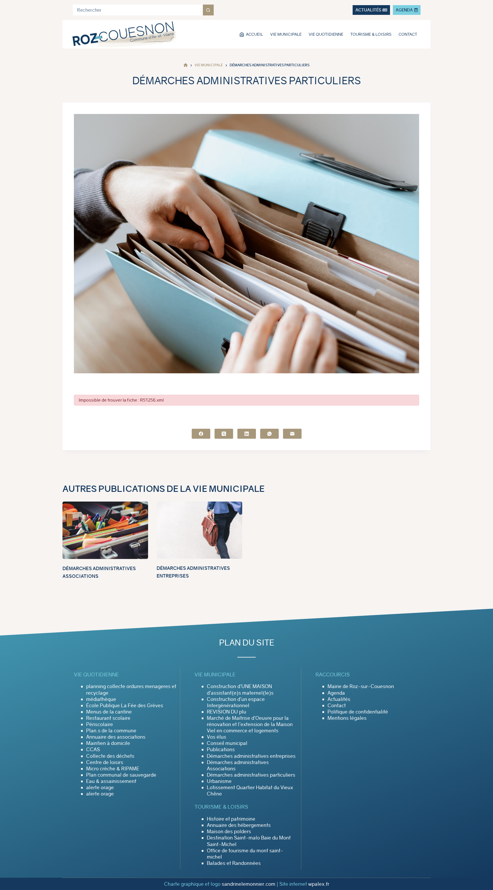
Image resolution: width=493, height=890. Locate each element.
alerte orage (100, 787)
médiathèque (101, 699)
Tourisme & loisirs (370, 34)
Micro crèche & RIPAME (112, 768)
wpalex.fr (318, 884)
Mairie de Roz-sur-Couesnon (361, 686)
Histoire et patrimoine (231, 819)
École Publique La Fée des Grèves (124, 705)
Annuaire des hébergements (239, 825)
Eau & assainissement (111, 781)
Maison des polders (229, 831)
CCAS (93, 749)
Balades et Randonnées (234, 863)
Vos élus (216, 737)
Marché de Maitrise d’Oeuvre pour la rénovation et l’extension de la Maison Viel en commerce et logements (250, 724)
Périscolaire (99, 724)
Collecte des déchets (110, 756)
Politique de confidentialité (358, 712)
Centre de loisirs (104, 762)
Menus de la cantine (109, 712)
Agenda (336, 693)
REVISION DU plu (226, 712)
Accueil (254, 34)
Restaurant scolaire (108, 718)
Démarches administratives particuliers (251, 775)
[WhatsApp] (269, 434)
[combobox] (138, 10)
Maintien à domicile (108, 743)
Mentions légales (347, 718)
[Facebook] (201, 434)
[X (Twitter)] (224, 434)
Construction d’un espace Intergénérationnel (236, 702)
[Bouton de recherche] (208, 10)
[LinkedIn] (246, 434)
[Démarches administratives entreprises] (199, 530)
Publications (221, 749)
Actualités (339, 699)
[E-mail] (292, 434)
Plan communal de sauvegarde (121, 775)
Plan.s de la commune (111, 730)
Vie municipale (286, 34)
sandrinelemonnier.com (248, 884)
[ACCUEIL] (185, 65)
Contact (408, 34)
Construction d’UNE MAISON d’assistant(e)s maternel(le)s (240, 689)
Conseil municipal (227, 743)
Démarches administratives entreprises (251, 756)
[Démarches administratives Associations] (105, 530)
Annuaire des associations (116, 737)
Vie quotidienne (326, 34)
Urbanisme (219, 781)
